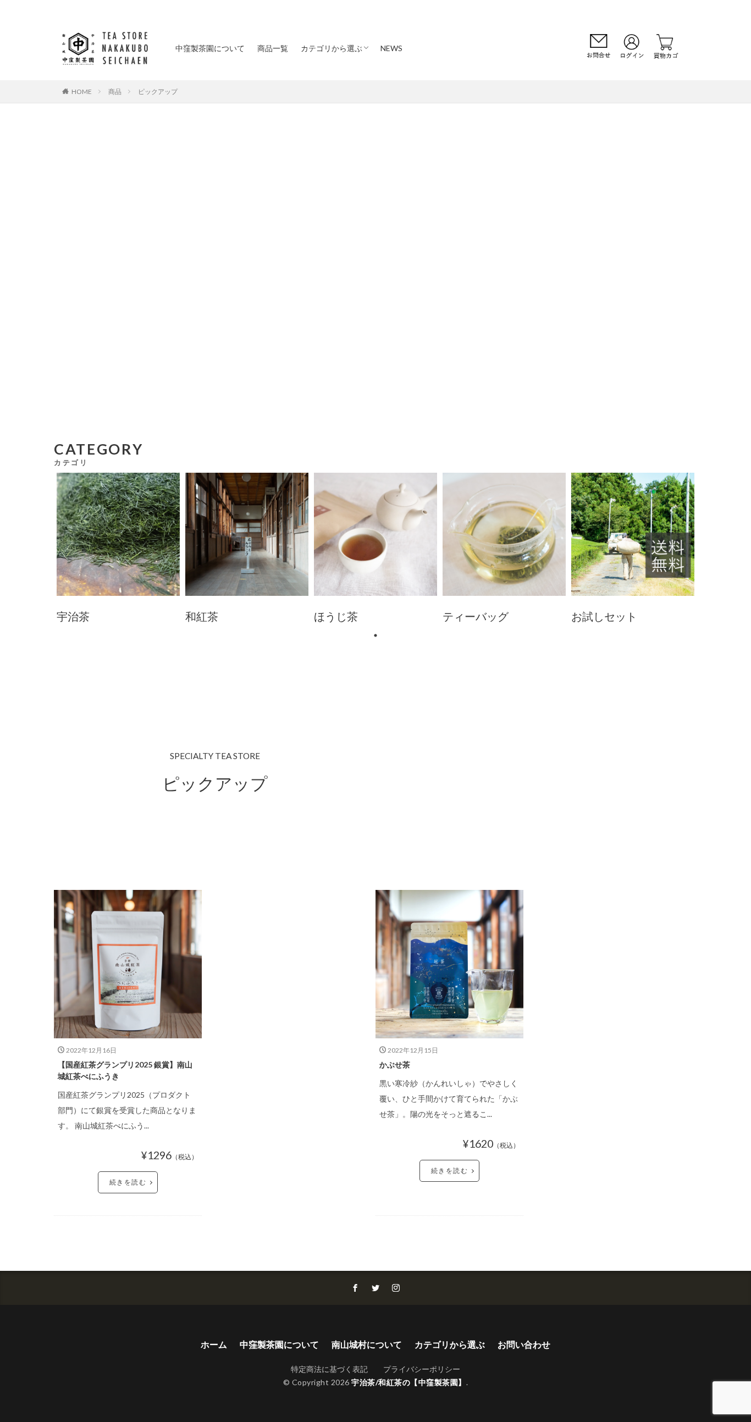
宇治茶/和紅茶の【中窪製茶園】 (408, 1382)
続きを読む (127, 1182)
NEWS (391, 48)
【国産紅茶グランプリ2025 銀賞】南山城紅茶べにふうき (125, 1070)
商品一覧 (272, 48)
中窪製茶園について (210, 48)
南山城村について (367, 1344)
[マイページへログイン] (637, 48)
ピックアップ (158, 91)
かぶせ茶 (394, 1064)
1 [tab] (375, 635)
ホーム (214, 1344)
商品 (115, 91)
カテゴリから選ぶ (331, 48)
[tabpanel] (118, 550)
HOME (81, 91)
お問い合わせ (524, 1344)
